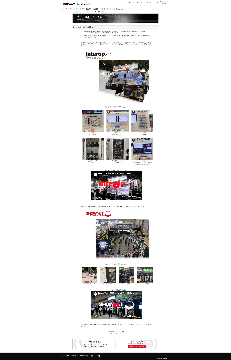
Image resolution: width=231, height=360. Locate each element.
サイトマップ (95, 355)
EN (133, 2)
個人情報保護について (85, 355)
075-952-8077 (95, 341)
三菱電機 (65, 355)
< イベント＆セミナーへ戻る (115, 333)
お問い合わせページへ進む (137, 346)
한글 (141, 2)
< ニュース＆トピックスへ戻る (115, 331)
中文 (137, 2)
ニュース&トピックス (86, 11)
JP (130, 2)
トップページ (77, 11)
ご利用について (74, 355)
